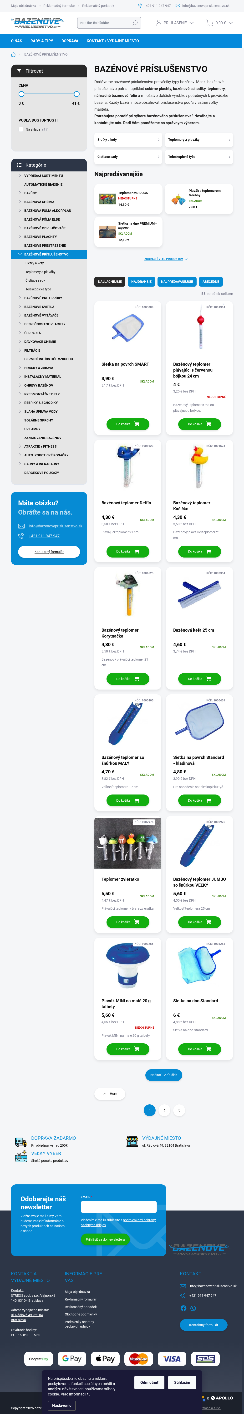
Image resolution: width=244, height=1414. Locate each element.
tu (89, 1394)
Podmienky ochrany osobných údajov (79, 1324)
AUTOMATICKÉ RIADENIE (43, 184)
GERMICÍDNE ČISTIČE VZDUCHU (48, 359)
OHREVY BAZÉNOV (38, 385)
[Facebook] (183, 1307)
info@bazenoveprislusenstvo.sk (55, 526)
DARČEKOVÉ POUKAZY (41, 473)
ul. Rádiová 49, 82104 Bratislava (27, 1317)
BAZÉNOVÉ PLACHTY (40, 237)
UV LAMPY (32, 429)
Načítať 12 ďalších (163, 1075)
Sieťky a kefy (34, 263)
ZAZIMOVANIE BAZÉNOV (42, 438)
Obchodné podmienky (81, 1314)
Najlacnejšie (110, 282)
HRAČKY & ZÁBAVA (38, 368)
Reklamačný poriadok (98, 6)
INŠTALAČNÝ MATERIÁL (42, 376)
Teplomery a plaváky (40, 272)
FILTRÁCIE (32, 350)
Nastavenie (61, 1405)
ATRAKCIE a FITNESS (40, 446)
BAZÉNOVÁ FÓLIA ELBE (42, 219)
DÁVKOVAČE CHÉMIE (40, 342)
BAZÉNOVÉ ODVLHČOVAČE (45, 228)
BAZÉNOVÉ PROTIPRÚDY (43, 298)
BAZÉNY (30, 193)
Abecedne (211, 282)
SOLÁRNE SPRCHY (38, 420)
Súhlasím (182, 1382)
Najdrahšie (141, 282)
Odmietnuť (149, 1382)
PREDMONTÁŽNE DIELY (42, 394)
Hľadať (135, 23)
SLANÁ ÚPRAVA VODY (41, 411)
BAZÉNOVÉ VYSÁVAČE (41, 315)
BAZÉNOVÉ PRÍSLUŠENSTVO (46, 254)
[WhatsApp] (193, 1307)
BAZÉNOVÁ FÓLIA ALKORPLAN (47, 211)
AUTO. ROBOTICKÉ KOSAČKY (46, 455)
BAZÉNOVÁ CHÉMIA (39, 202)
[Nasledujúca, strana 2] (164, 1110)
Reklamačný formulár (59, 6)
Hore (113, 1094)
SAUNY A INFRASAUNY (41, 464)
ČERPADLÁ (32, 333)
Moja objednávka (23, 6)
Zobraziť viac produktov (163, 259)
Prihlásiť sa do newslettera (105, 1239)
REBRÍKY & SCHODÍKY (41, 403)
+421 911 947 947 (44, 536)
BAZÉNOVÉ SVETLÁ (39, 307)
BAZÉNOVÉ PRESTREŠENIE (45, 245)
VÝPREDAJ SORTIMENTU (43, 176)
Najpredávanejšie (177, 282)
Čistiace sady (35, 280)
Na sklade (36, 130)
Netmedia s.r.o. (210, 1408)
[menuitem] (18, 41)
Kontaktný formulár (49, 552)
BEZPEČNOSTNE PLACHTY (45, 324)
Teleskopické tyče (38, 289)
